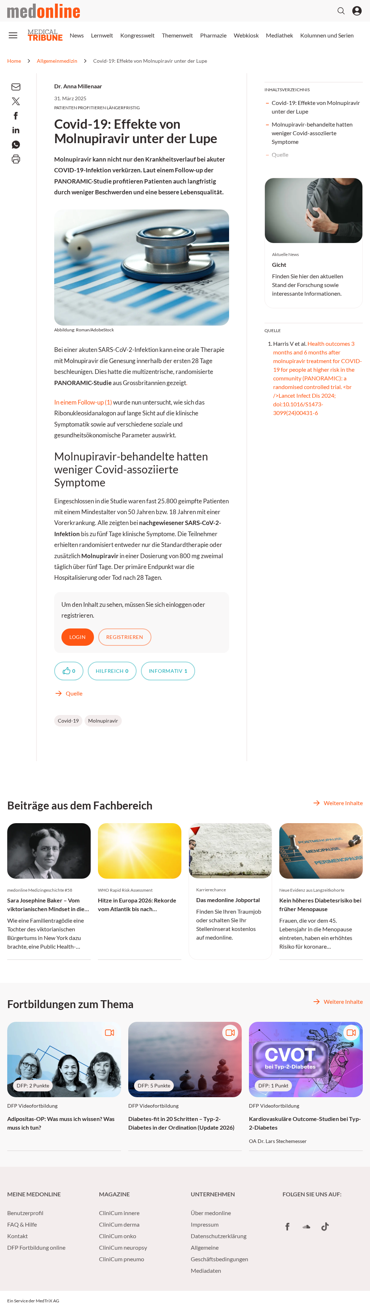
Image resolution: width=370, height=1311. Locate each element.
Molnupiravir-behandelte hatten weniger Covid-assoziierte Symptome (312, 133)
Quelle (280, 154)
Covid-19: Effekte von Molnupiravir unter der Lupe (316, 107)
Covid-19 (68, 721)
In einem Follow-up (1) (83, 402)
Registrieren (124, 637)
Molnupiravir (103, 721)
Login (77, 637)
